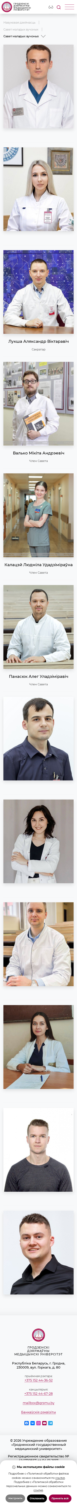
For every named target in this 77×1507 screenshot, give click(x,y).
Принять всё (60, 1498)
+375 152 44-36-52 (39, 1380)
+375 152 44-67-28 (38, 1394)
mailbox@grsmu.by (38, 1403)
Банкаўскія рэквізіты (38, 1412)
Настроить (15, 1498)
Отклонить (37, 1498)
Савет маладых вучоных (20, 29)
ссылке (60, 1478)
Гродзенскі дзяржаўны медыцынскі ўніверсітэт (22, 7)
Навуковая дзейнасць (19, 22)
